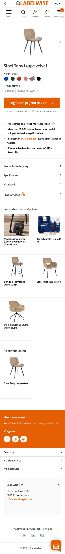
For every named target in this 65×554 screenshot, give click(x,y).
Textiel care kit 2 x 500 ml (49, 240)
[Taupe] (32, 78)
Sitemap (47, 528)
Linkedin (23, 439)
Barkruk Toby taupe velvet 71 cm (14, 283)
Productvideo (12, 194)
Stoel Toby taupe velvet (16, 383)
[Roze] (25, 78)
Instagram (15, 439)
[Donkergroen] (12, 78)
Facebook (7, 439)
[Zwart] (38, 78)
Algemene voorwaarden (27, 528)
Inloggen (35, 17)
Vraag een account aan (44, 110)
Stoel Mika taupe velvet (49, 281)
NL (56, 3)
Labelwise (35, 548)
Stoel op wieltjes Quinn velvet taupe (16, 326)
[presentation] (57, 42)
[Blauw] (6, 78)
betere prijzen (28, 138)
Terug (5, 3)
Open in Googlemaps (20, 499)
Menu (8, 17)
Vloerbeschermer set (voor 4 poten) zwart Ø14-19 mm (15, 241)
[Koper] (19, 78)
